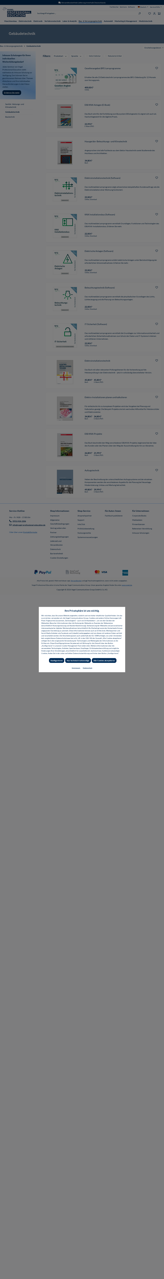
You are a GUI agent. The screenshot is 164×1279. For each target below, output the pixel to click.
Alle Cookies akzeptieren (104, 660)
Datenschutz (87, 668)
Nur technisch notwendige (78, 660)
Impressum (76, 668)
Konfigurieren (57, 660)
